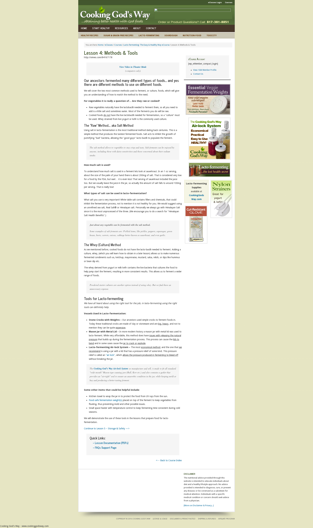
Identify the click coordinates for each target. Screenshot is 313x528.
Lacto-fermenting (149, 35)
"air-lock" (110, 355)
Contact (151, 28)
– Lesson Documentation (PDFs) (110, 443)
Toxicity (211, 35)
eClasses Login (215, 2)
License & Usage (160, 519)
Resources (121, 28)
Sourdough (171, 35)
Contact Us (198, 74)
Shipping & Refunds (207, 519)
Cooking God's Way (116, 15)
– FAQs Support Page (104, 447)
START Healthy (101, 28)
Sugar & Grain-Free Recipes (118, 35)
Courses (228, 2)
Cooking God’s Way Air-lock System (111, 368)
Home (84, 28)
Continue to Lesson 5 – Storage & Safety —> (106, 428)
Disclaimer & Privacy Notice (182, 519)
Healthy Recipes (89, 35)
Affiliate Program (226, 519)
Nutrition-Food (192, 35)
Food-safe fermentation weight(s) (105, 400)
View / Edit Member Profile (204, 70)
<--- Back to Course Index (169, 460)
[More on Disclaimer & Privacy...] (199, 505)
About (137, 28)
